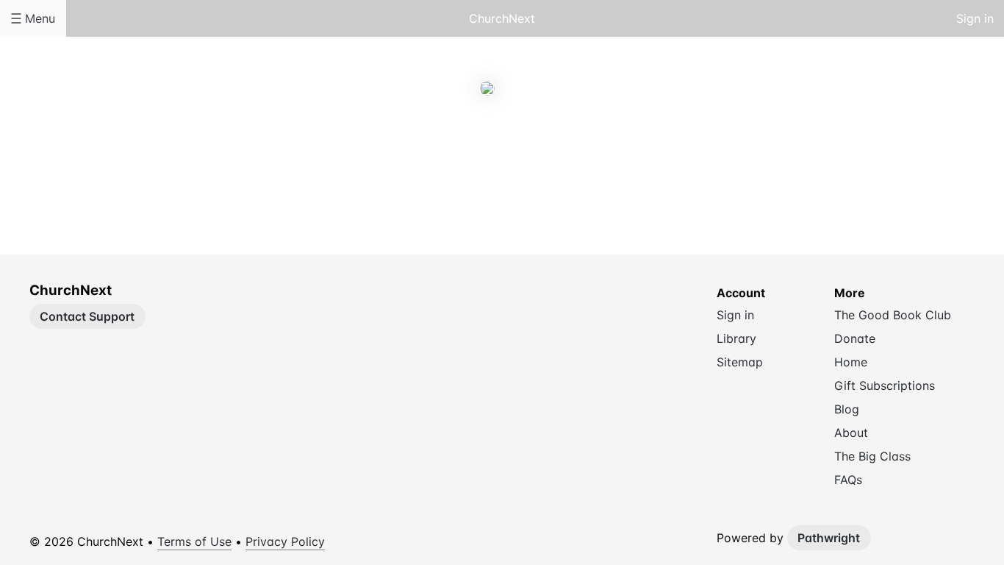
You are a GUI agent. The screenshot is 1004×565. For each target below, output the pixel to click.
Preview (561, 153)
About (443, 153)
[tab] (443, 154)
